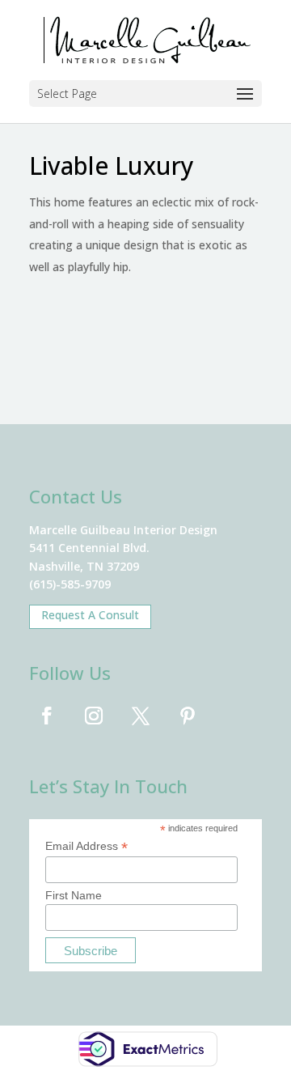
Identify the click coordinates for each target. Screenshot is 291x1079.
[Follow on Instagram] (94, 715)
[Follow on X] (140, 715)
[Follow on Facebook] (47, 715)
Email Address (86, 846)
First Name (73, 895)
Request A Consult (90, 614)
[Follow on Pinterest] (187, 715)
